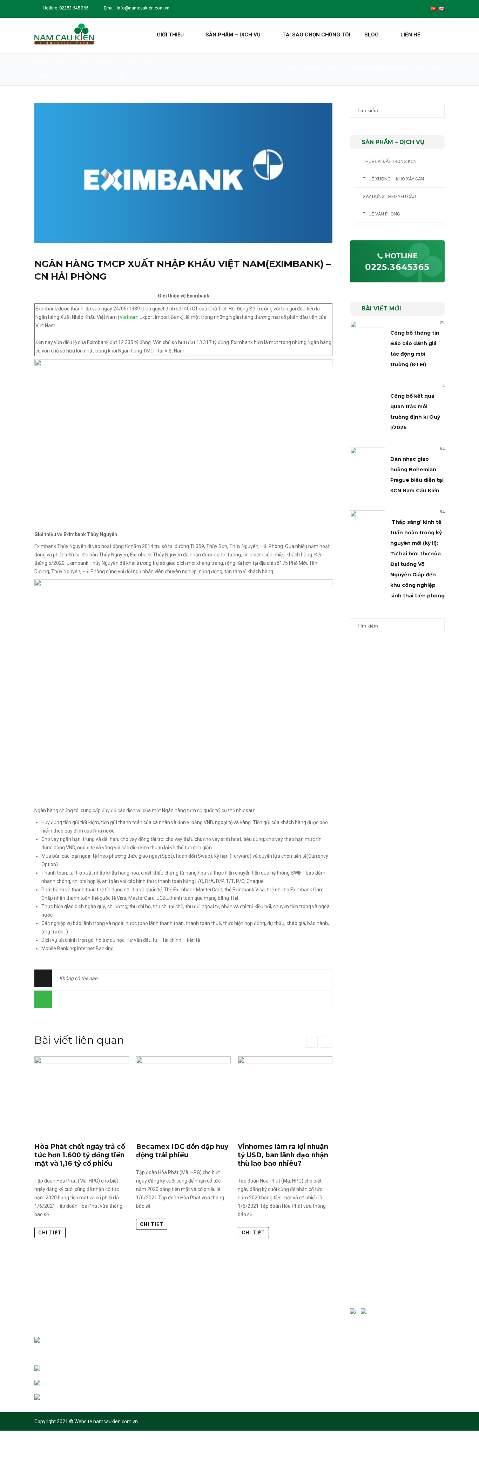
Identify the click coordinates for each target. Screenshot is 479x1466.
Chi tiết (50, 1232)
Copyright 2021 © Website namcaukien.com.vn (86, 1421)
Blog (371, 35)
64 (442, 448)
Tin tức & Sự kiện (164, 1387)
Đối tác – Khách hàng (168, 1344)
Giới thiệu (170, 35)
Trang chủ (184, 68)
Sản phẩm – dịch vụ (233, 35)
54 (442, 511)
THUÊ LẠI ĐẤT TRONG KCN (390, 161)
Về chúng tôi (160, 1315)
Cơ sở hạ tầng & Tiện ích (171, 1358)
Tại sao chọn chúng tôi (316, 35)
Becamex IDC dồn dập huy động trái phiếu (182, 1151)
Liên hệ (410, 35)
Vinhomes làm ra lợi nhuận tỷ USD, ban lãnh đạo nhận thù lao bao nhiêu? (283, 1155)
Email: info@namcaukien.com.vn (136, 8)
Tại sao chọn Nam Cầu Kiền (174, 1329)
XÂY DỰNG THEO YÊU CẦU (389, 196)
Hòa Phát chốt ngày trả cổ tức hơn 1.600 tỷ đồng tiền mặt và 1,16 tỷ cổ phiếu (79, 1155)
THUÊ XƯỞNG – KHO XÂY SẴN (393, 178)
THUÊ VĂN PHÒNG (381, 214)
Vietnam (129, 317)
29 (442, 322)
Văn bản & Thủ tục (165, 1372)
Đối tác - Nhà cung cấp (234, 68)
